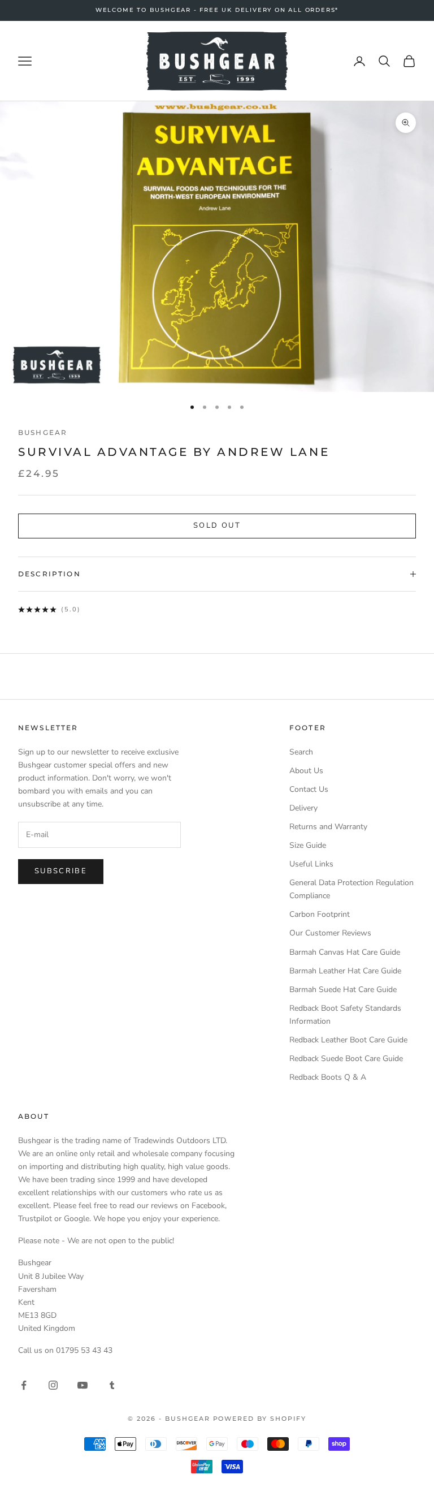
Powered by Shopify (260, 1418)
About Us (306, 770)
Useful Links (311, 864)
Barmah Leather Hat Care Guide (345, 970)
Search (301, 752)
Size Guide (307, 845)
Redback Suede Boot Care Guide (346, 1058)
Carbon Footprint (319, 914)
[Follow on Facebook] (23, 1385)
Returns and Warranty (328, 826)
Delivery (303, 808)
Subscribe (60, 871)
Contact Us (308, 789)
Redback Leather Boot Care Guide (348, 1039)
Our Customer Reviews (330, 933)
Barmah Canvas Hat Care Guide (344, 952)
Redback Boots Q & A (327, 1077)
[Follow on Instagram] (53, 1385)
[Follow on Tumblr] (112, 1385)
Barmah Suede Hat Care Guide (343, 989)
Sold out (217, 525)
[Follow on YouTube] (82, 1385)
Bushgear (42, 432)
